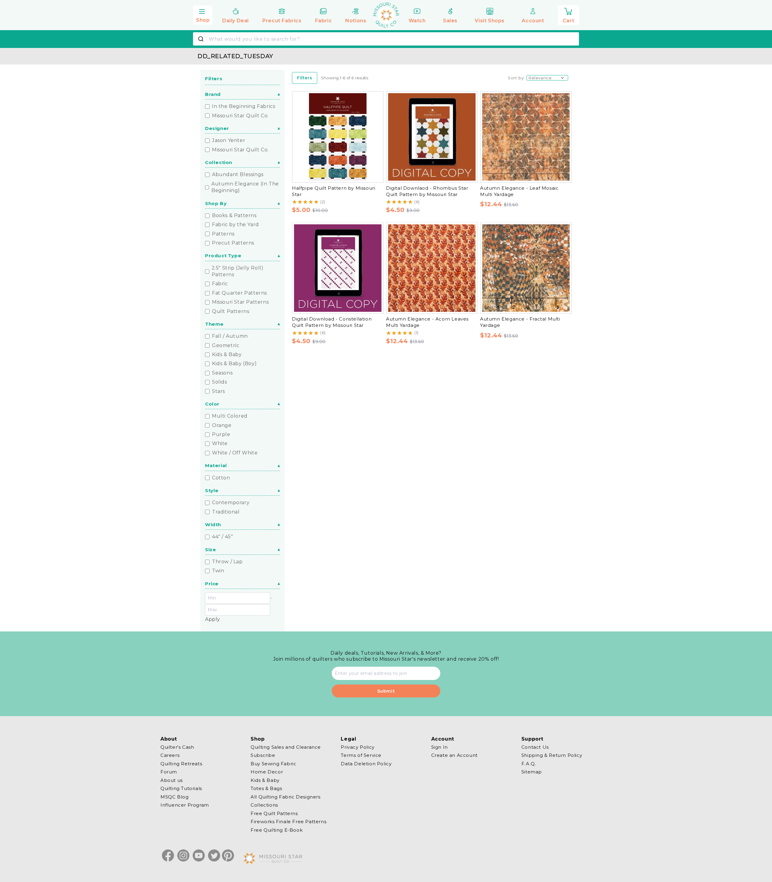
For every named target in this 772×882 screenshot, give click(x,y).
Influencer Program (184, 805)
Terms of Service (361, 755)
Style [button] (212, 490)
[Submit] (202, 39)
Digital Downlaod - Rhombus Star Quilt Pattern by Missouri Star (427, 191)
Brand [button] (213, 94)
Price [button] (212, 583)
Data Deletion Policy (366, 764)
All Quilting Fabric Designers (285, 797)
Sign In (439, 747)
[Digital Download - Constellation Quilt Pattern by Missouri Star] (338, 268)
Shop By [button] (215, 203)
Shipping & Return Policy (551, 755)
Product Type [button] (223, 256)
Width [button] (213, 524)
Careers (169, 755)
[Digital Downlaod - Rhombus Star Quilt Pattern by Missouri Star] (432, 137)
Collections (264, 805)
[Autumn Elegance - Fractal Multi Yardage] (526, 268)
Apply (212, 619)
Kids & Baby (265, 780)
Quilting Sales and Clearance (286, 747)
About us (171, 780)
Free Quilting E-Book (276, 830)
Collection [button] (218, 163)
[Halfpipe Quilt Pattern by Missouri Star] (338, 137)
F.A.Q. (528, 764)
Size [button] (210, 549)
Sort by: (516, 78)
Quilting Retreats (181, 764)
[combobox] (386, 39)
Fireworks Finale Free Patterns (288, 821)
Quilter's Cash (177, 747)
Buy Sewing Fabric (273, 764)
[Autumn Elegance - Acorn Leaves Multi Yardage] (432, 268)
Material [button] (216, 466)
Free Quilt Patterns (274, 813)
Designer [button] (217, 128)
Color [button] (212, 404)
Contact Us (535, 747)
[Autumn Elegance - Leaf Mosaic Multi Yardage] (526, 137)
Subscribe (263, 755)
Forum (168, 772)
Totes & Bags (266, 788)
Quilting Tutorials (181, 788)
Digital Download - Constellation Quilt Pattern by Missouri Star (332, 322)
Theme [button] (214, 324)
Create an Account (454, 755)
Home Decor (267, 772)
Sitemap (531, 772)
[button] (202, 14)
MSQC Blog (174, 797)
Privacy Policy (357, 747)
